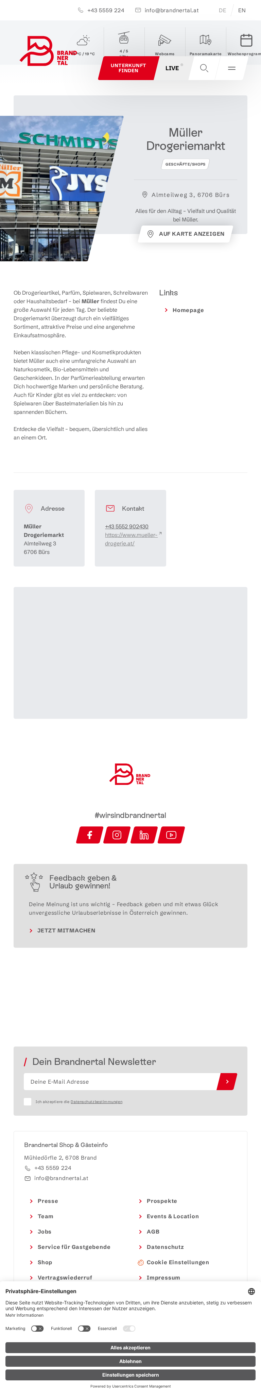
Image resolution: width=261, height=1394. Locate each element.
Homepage (188, 310)
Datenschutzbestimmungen (96, 1101)
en (242, 10)
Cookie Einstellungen (178, 1262)
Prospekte (162, 1200)
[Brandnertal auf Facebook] (90, 834)
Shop (45, 1262)
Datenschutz (165, 1246)
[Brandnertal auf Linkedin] (144, 834)
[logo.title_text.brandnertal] (49, 52)
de (222, 10)
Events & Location (173, 1216)
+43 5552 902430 (127, 526)
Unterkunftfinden (128, 68)
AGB (153, 1231)
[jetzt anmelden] (227, 1081)
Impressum (163, 1277)
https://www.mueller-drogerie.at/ (131, 539)
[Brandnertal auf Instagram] (117, 834)
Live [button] (172, 68)
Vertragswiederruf (65, 1277)
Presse (48, 1200)
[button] (204, 68)
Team (46, 1216)
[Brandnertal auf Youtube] (171, 834)
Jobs (45, 1231)
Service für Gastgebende (74, 1246)
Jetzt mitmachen (66, 930)
